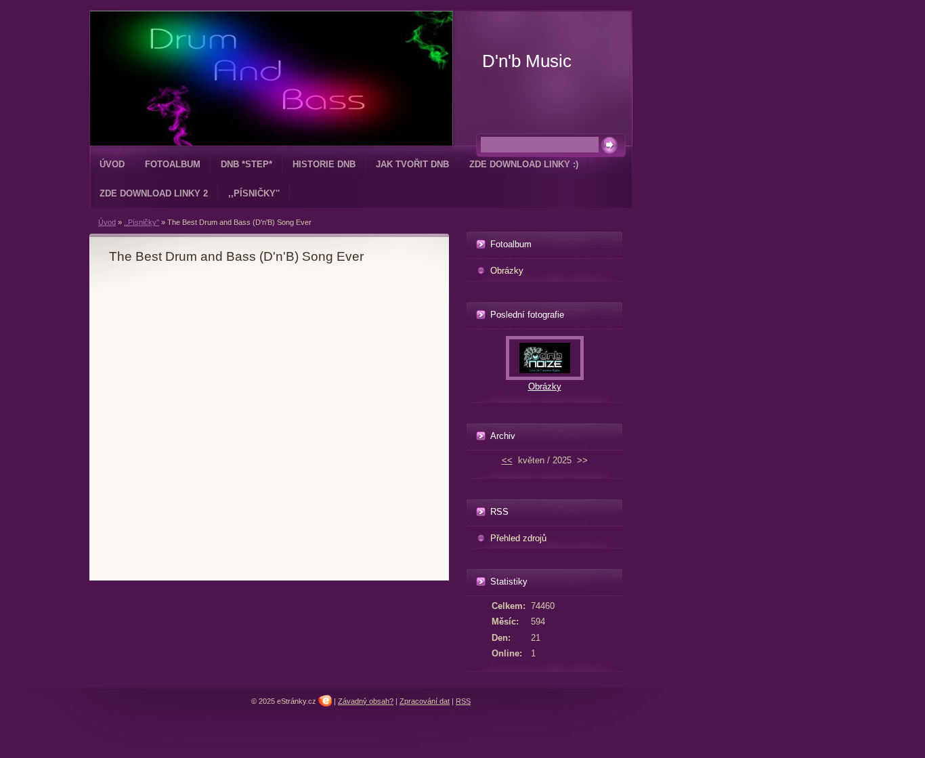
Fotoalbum (172, 164)
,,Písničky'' (254, 193)
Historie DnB (324, 164)
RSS (463, 701)
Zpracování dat (425, 701)
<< (507, 460)
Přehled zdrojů (518, 538)
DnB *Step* (246, 164)
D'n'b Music (527, 60)
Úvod (112, 164)
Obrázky (506, 271)
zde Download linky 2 (154, 193)
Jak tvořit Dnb (412, 164)
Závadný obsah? (365, 701)
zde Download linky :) (523, 164)
